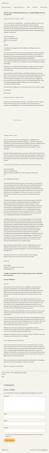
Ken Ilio (6, 102)
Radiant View (4, 3)
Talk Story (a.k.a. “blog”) (20, 372)
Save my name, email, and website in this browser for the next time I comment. (24, 435)
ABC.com (26, 141)
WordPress (44, 450)
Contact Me (35, 7)
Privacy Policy (43, 7)
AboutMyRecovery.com (19, 153)
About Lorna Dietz (6, 7)
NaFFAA (16, 27)
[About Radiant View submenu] (24, 7)
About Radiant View (19, 7)
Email (6, 421)
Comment (7, 396)
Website (6, 427)
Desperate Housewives (10, 141)
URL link (16, 103)
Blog (28, 7)
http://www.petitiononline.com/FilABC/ (15, 248)
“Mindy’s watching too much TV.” (34, 155)
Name (6, 414)
